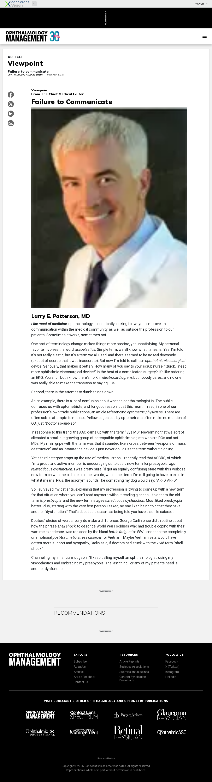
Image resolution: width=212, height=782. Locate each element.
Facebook (171, 661)
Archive (79, 672)
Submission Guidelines (134, 672)
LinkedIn (170, 676)
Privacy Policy (106, 758)
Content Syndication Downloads (132, 678)
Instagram (172, 672)
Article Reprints (129, 661)
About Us (80, 666)
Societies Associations (134, 666)
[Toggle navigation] (204, 36)
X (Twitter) (172, 666)
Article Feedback (84, 676)
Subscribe (80, 661)
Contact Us (81, 682)
